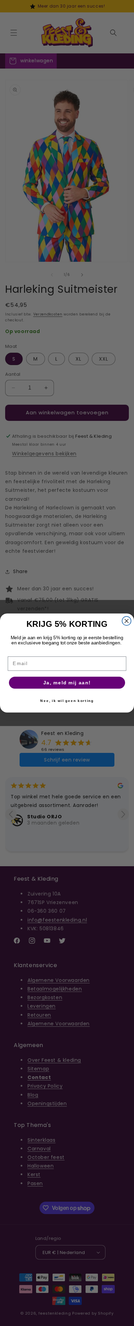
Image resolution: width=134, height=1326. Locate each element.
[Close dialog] (126, 621)
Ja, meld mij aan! (67, 682)
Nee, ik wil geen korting (66, 700)
